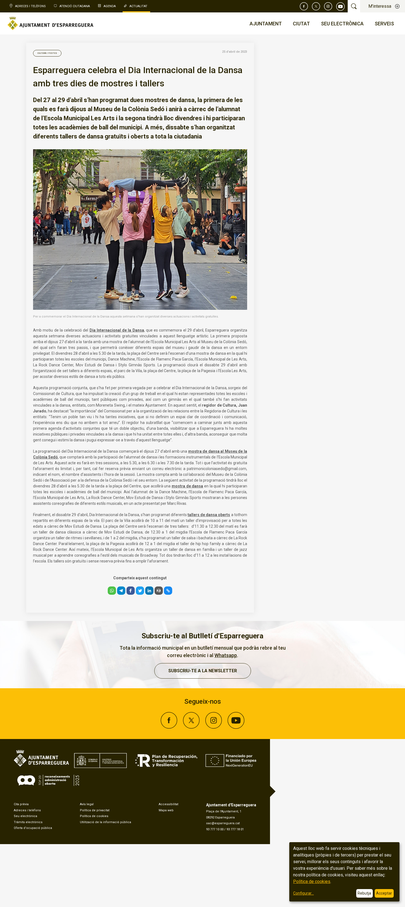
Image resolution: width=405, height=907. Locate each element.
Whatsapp (225, 655)
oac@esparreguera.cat (223, 823)
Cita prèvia (21, 804)
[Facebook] (304, 6)
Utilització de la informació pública (105, 822)
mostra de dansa (187, 486)
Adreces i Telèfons (30, 6)
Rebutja (364, 893)
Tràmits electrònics (28, 822)
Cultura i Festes (47, 53)
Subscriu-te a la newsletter (202, 670)
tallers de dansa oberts (209, 515)
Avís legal (87, 804)
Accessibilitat (168, 804)
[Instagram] (328, 6)
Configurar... (303, 893)
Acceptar (384, 893)
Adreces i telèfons (27, 810)
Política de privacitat (94, 810)
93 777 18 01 (235, 829)
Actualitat (138, 6)
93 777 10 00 (214, 829)
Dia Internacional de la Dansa (117, 330)
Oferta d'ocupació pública (33, 828)
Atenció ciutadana (75, 6)
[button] (112, 590)
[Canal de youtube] (340, 6)
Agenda (110, 6)
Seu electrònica (25, 816)
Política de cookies (94, 816)
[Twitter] (316, 6)
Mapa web (166, 810)
